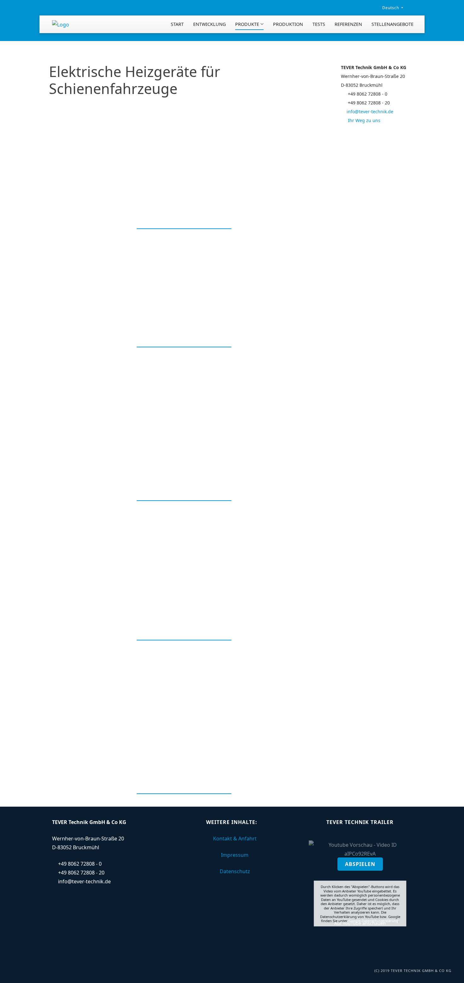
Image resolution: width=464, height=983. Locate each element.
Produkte (247, 24)
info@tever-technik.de (370, 112)
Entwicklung (209, 24)
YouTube (352, 923)
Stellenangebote (392, 24)
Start (177, 24)
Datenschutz (235, 871)
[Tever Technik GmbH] (60, 24)
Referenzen (348, 24)
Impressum (234, 854)
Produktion (288, 24)
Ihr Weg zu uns (363, 120)
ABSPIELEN (360, 864)
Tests (318, 24)
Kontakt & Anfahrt (235, 838)
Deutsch (390, 7)
